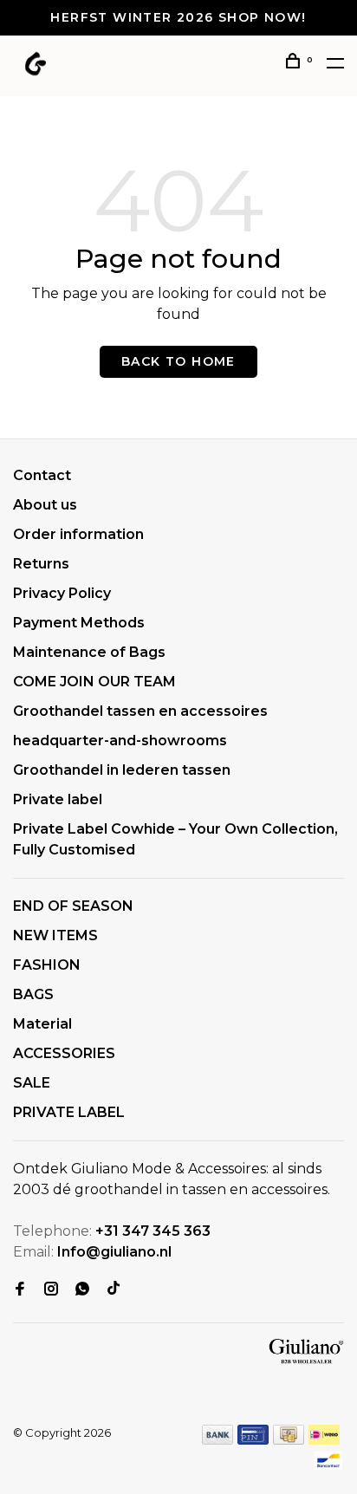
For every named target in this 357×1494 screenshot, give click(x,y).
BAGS (33, 994)
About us (45, 505)
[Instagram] (51, 1290)
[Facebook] (20, 1290)
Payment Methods (79, 622)
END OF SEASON (73, 906)
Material (42, 1024)
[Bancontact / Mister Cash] (328, 1466)
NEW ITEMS (55, 935)
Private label (57, 799)
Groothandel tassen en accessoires (140, 711)
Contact (42, 475)
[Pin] (253, 1440)
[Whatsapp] (82, 1290)
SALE (31, 1083)
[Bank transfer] (218, 1440)
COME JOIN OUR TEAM (94, 681)
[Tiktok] (113, 1290)
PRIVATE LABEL (69, 1112)
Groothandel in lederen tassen (121, 770)
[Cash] (288, 1440)
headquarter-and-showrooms (120, 740)
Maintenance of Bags (89, 652)
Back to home (178, 361)
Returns (41, 563)
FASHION (47, 965)
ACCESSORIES (64, 1053)
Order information (78, 534)
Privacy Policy (62, 593)
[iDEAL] (324, 1440)
